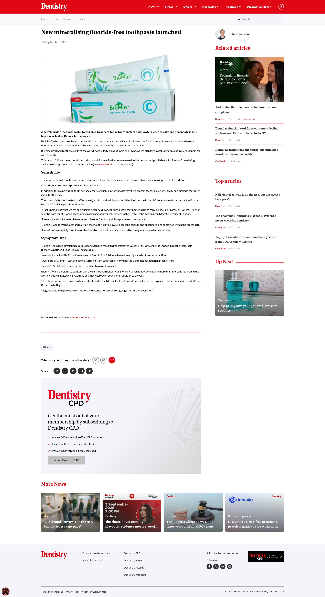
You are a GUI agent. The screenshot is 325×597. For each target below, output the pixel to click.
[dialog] (5, 591)
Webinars (231, 6)
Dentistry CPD (132, 553)
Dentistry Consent (58, 5)
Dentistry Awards (134, 567)
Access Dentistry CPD (66, 460)
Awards (187, 6)
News (152, 6)
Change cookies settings (96, 553)
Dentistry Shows (133, 560)
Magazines (209, 6)
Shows (169, 6)
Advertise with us (92, 560)
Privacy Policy (72, 592)
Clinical (82, 19)
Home (44, 19)
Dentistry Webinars (135, 575)
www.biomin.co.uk (109, 164)
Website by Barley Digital (93, 592)
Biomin (47, 347)
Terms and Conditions (52, 592)
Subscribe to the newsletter (222, 553)
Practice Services (258, 6)
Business (68, 19)
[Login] (281, 6)
